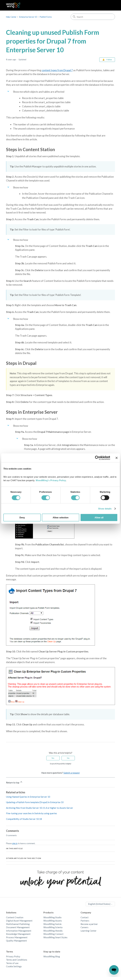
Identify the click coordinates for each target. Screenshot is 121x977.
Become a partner (89, 924)
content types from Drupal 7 (57, 70)
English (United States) (99, 904)
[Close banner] (117, 458)
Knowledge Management (18, 934)
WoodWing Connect (53, 934)
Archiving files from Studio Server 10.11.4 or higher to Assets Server (39, 807)
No (68, 758)
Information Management (18, 930)
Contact (85, 917)
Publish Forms (46, 17)
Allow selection (60, 517)
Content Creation (14, 917)
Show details (105, 508)
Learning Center (89, 930)
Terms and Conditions (16, 959)
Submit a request (71, 772)
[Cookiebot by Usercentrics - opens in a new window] (97, 458)
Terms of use (12, 963)
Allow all (99, 517)
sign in (14, 843)
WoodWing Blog (51, 956)
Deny (22, 517)
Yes (52, 758)
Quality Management (16, 940)
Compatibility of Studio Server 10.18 (24, 819)
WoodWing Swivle (52, 924)
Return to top (13, 782)
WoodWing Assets (52, 920)
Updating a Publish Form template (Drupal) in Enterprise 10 (35, 802)
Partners (85, 920)
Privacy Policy (13, 956)
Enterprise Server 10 (28, 17)
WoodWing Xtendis (53, 930)
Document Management (18, 927)
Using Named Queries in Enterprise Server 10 (28, 796)
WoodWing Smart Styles (55, 937)
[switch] (45, 497)
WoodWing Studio (52, 917)
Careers (84, 927)
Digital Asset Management (19, 920)
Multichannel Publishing (18, 924)
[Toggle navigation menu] (109, 5)
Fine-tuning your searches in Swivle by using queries (31, 813)
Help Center (11, 17)
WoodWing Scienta (52, 927)
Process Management (16, 937)
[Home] (13, 5)
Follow (109, 59)
